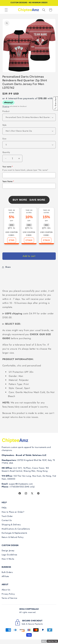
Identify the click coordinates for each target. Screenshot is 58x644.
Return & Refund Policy (13, 537)
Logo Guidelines (9, 554)
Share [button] (8, 267)
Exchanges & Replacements (14, 532)
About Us (6, 589)
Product (5, 111)
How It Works (8, 558)
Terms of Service (9, 598)
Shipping (5, 106)
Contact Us (7, 520)
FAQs (4, 507)
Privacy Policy (8, 593)
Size (4, 138)
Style (4, 125)
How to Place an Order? (13, 511)
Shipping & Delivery (11, 524)
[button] (6, 10)
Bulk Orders (7, 572)
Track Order (7, 516)
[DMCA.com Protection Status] (49, 642)
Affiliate (5, 576)
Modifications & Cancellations (16, 528)
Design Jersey (8, 550)
